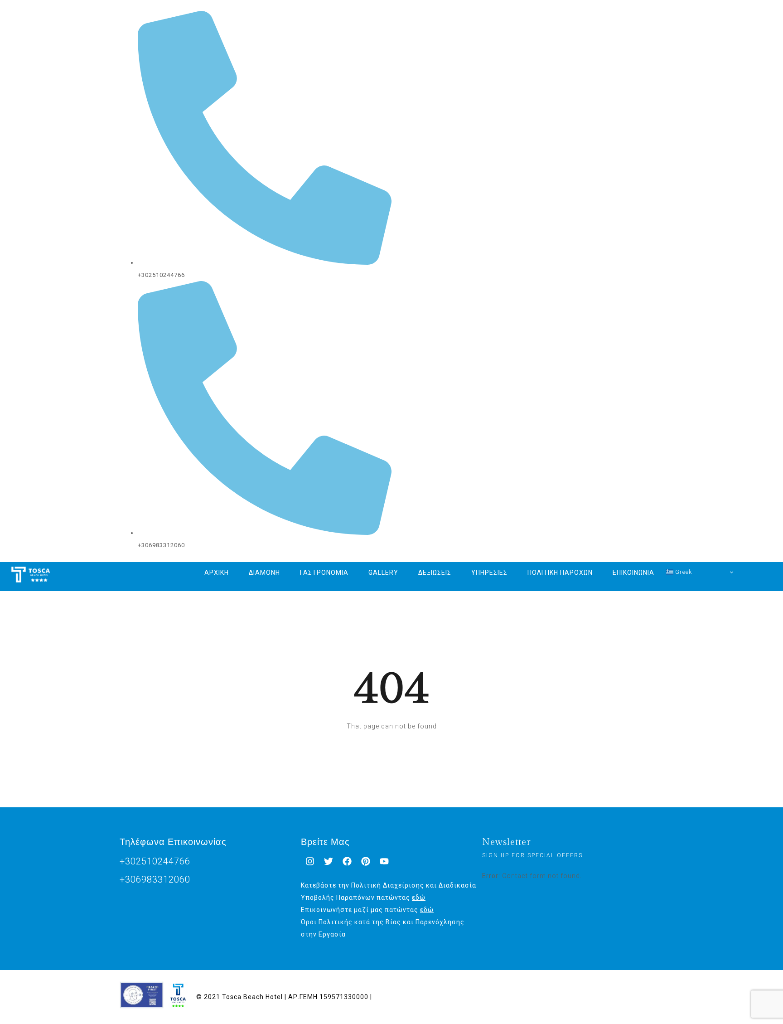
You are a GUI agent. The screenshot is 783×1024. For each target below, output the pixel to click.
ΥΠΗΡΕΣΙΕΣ (489, 572)
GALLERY (383, 572)
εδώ (418, 897)
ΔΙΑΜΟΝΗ (264, 572)
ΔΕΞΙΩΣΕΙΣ (434, 572)
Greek (682, 571)
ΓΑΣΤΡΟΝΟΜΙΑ (324, 572)
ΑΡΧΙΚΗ (216, 572)
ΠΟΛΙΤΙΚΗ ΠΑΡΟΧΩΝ (560, 572)
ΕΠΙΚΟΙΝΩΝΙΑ (633, 572)
